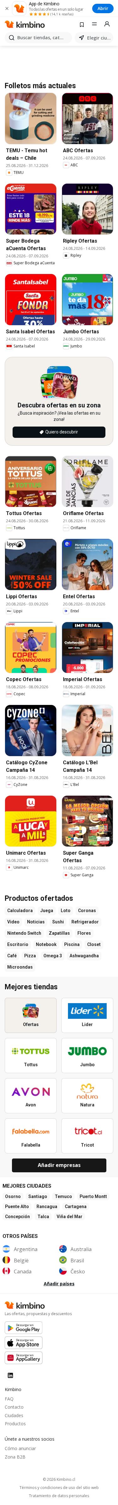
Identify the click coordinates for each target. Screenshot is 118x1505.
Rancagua (47, 1206)
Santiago (37, 1196)
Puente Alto (17, 1206)
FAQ (9, 1399)
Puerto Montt (93, 1196)
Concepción (17, 1216)
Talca (43, 1216)
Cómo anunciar (20, 1448)
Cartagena (76, 1206)
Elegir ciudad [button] (99, 38)
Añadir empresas (59, 1165)
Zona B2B (15, 1457)
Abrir (103, 8)
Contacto (14, 1407)
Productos (15, 1424)
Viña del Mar (69, 1216)
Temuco (63, 1196)
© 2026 (59, 1479)
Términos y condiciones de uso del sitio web (59, 1487)
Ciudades (14, 1415)
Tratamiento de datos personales (59, 1495)
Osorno (13, 1196)
